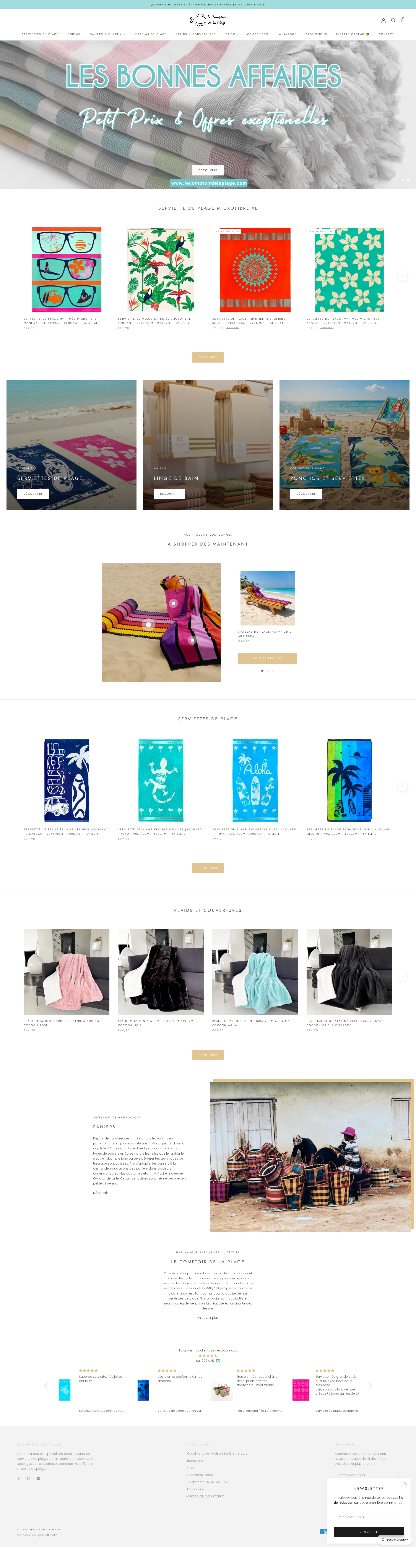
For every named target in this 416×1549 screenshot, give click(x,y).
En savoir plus (208, 1319)
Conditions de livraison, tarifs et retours (217, 1455)
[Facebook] (18, 1480)
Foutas (74, 34)
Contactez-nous (200, 1477)
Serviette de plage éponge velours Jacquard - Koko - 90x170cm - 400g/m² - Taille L (160, 834)
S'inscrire (369, 1532)
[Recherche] (393, 20)
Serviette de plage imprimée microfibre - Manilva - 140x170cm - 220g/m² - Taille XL (61, 323)
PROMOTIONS (316, 34)
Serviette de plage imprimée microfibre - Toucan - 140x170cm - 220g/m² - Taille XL (156, 323)
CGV (190, 1470)
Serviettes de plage (40, 34)
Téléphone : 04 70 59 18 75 (207, 1484)
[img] (208, 1357)
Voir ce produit (267, 661)
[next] (402, 278)
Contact (386, 34)
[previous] (13, 278)
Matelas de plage (151, 34)
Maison (231, 34)
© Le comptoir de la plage (39, 1531)
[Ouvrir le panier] (403, 19)
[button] (47, 1388)
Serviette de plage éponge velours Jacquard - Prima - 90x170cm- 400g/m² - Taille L (254, 834)
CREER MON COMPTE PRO (205, 1498)
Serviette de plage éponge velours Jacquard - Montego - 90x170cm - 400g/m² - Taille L (66, 834)
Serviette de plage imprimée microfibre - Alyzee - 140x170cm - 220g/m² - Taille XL (344, 323)
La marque (287, 34)
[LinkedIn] (38, 1480)
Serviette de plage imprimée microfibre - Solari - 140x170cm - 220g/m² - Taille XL (250, 323)
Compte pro (257, 34)
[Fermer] (405, 1483)
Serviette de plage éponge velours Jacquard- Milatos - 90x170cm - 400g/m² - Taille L (349, 834)
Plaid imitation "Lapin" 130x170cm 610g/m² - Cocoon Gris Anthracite (346, 1025)
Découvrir (208, 170)
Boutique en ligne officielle (37, 1537)
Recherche (195, 1462)
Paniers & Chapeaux (107, 34)
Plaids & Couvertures (196, 34)
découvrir (208, 359)
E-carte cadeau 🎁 (353, 34)
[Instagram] (28, 1480)
